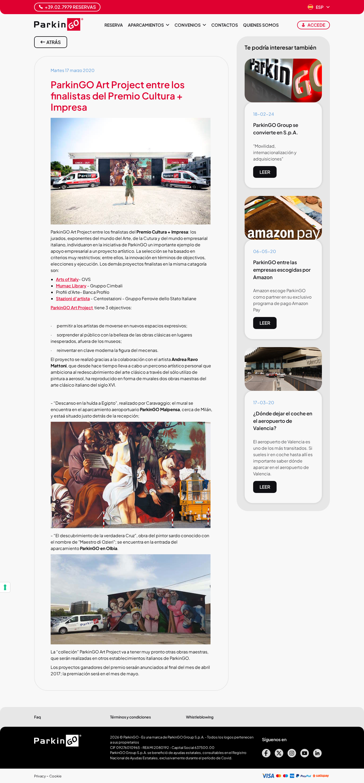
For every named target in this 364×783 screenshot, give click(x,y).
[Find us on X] (279, 755)
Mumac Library (71, 285)
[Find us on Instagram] (292, 755)
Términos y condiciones (130, 716)
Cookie (55, 776)
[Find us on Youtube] (304, 755)
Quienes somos (261, 24)
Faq (37, 716)
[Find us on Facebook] (266, 755)
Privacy (40, 776)
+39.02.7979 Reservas (70, 7)
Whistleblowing (199, 716)
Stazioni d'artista (73, 298)
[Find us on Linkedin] (317, 755)
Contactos (224, 24)
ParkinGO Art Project (72, 307)
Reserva (113, 24)
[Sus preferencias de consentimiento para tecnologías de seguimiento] (5, 587)
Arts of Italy (67, 279)
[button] (319, 7)
